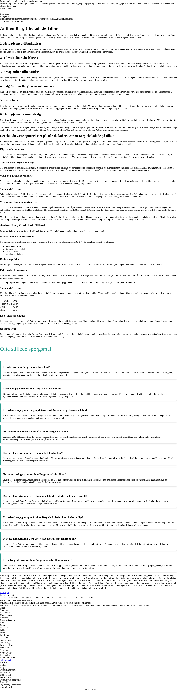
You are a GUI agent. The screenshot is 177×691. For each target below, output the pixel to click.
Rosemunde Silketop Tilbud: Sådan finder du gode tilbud (25, 578)
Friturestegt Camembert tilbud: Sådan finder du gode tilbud (51, 583)
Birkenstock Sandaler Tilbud (87, 580)
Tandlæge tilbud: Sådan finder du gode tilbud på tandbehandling (145, 575)
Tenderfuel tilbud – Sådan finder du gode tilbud (85, 588)
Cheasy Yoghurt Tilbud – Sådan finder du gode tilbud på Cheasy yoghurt (47, 585)
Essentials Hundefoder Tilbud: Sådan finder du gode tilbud (106, 585)
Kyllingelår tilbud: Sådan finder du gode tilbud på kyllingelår (130, 578)
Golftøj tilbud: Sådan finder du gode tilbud (40, 575)
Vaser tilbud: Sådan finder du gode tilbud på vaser (127, 583)
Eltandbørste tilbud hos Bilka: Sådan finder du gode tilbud (37, 588)
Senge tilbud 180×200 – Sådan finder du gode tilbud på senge (88, 575)
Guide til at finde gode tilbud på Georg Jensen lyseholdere (77, 578)
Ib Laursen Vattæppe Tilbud (91, 583)
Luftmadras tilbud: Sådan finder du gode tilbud (52, 580)
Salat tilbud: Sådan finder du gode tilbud (119, 580)
